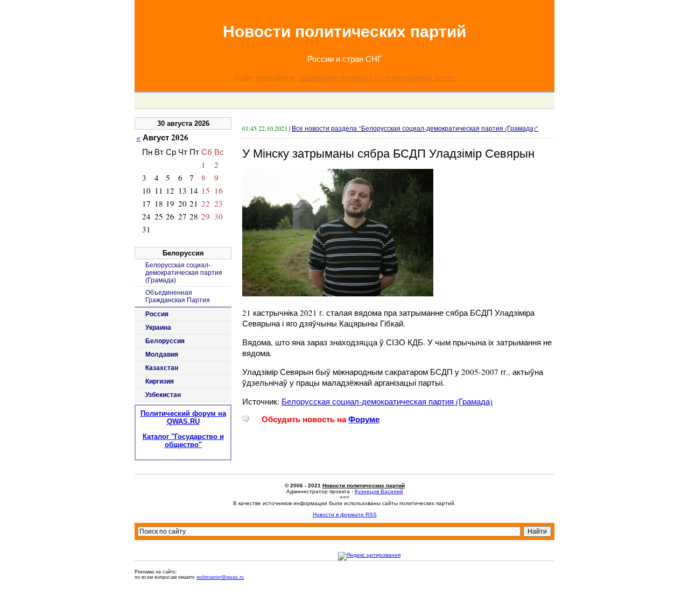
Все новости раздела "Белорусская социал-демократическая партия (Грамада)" (415, 128)
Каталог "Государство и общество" (183, 440)
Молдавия (161, 354)
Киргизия (159, 381)
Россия (156, 314)
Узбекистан (163, 395)
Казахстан (161, 368)
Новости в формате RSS (345, 514)
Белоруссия (165, 341)
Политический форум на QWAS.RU (183, 417)
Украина (158, 327)
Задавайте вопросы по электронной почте (377, 77)
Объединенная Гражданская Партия (177, 296)
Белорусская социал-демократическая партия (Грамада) (387, 401)
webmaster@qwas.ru (220, 577)
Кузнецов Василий (379, 491)
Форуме (363, 419)
